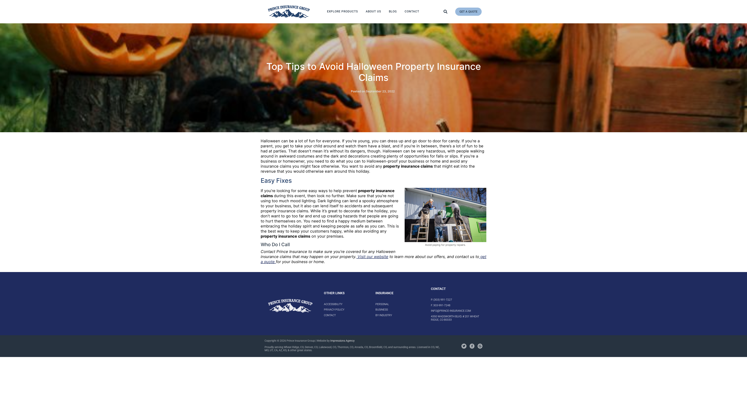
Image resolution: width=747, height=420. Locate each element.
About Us (373, 11)
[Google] (480, 346)
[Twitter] (463, 346)
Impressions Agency (342, 340)
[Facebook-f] (472, 346)
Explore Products (342, 11)
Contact (412, 11)
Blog (393, 11)
